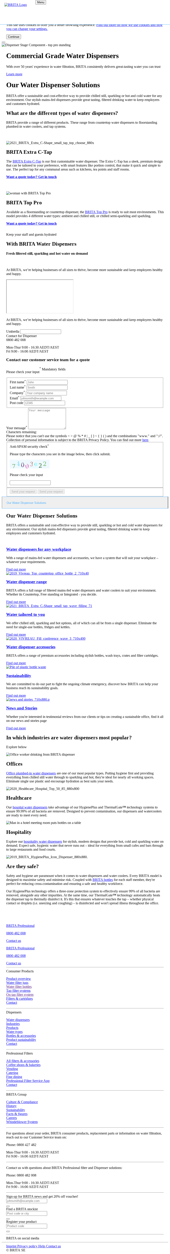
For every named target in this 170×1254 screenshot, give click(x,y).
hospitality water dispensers (43, 841)
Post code (17, 403)
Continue (13, 36)
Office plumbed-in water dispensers (31, 773)
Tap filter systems (18, 990)
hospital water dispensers (30, 807)
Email (14, 398)
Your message (16, 428)
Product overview (18, 979)
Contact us (13, 941)
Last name (18, 387)
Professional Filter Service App (28, 1081)
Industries (13, 1024)
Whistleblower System (22, 1122)
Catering (12, 1073)
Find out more (16, 569)
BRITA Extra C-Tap (27, 161)
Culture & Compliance (22, 1102)
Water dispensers (18, 1020)
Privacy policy (27, 1246)
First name (18, 382)
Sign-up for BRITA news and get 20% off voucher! (42, 1196)
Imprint (11, 1246)
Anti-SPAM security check (29, 446)
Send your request (23, 491)
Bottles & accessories (21, 1036)
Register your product (21, 1222)
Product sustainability (21, 1040)
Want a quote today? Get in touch (31, 177)
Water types (14, 1032)
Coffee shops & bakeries (23, 1065)
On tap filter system (19, 994)
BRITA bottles (103, 880)
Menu (40, 2)
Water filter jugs (17, 983)
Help (42, 1246)
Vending (12, 1069)
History (11, 1106)
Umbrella (12, 331)
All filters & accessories (22, 1061)
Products (12, 1028)
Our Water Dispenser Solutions (26, 503)
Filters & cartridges (19, 998)
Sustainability (15, 1110)
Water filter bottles (19, 986)
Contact (11, 1002)
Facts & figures (16, 1114)
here (145, 440)
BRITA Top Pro (96, 212)
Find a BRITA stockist (22, 1209)
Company (17, 393)
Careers (11, 1118)
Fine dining (14, 1077)
